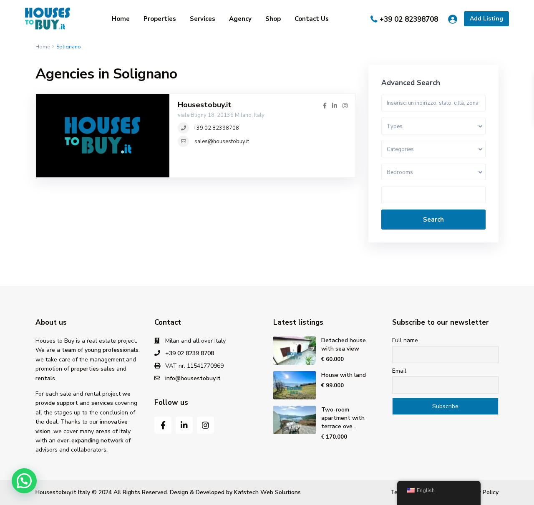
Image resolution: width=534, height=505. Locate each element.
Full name (405, 340)
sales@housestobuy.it (221, 141)
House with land (343, 375)
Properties (160, 19)
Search (433, 219)
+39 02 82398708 (409, 19)
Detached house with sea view (343, 344)
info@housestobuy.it (193, 378)
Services (202, 19)
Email (399, 371)
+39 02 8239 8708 (189, 353)
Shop (273, 19)
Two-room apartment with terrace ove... (343, 418)
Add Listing (486, 19)
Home (121, 19)
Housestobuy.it (205, 105)
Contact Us (312, 19)
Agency (240, 19)
